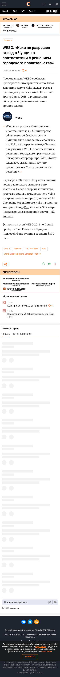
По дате (6, 334)
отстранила (10, 198)
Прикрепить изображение (49, 602)
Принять (30, 657)
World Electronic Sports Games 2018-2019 (22, 254)
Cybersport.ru (23, 672)
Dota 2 (5, 11)
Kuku (44, 249)
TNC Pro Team (31, 249)
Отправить (55, 602)
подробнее (40, 646)
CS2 (15, 11)
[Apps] (44, 4)
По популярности (22, 334)
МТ (22, 11)
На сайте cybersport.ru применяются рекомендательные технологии (30, 635)
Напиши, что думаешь (15, 602)
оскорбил (31, 189)
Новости (17, 249)
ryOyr (25, 207)
